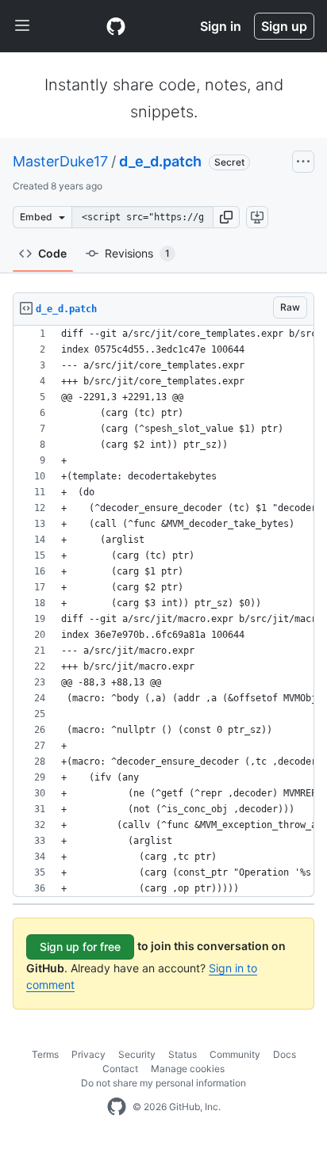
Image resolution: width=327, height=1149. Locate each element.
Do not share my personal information (163, 1083)
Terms (45, 1054)
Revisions (137, 253)
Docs (284, 1054)
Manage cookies (188, 1069)
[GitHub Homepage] (116, 1107)
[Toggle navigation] (22, 26)
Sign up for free (80, 946)
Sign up (284, 26)
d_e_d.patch (160, 161)
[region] (163, 611)
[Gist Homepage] (115, 26)
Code (52, 253)
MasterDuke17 (60, 161)
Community (235, 1054)
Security (137, 1054)
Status (182, 1054)
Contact (120, 1069)
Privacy (88, 1054)
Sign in (220, 26)
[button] (226, 217)
